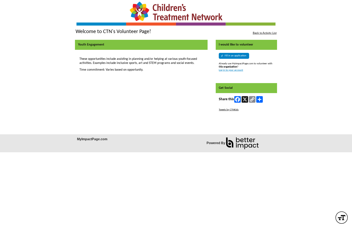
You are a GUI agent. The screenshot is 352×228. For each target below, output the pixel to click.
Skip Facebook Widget (231, 116)
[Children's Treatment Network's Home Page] (176, 14)
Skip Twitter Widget (229, 106)
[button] (342, 217)
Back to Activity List (265, 32)
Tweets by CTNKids (229, 109)
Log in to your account (231, 70)
